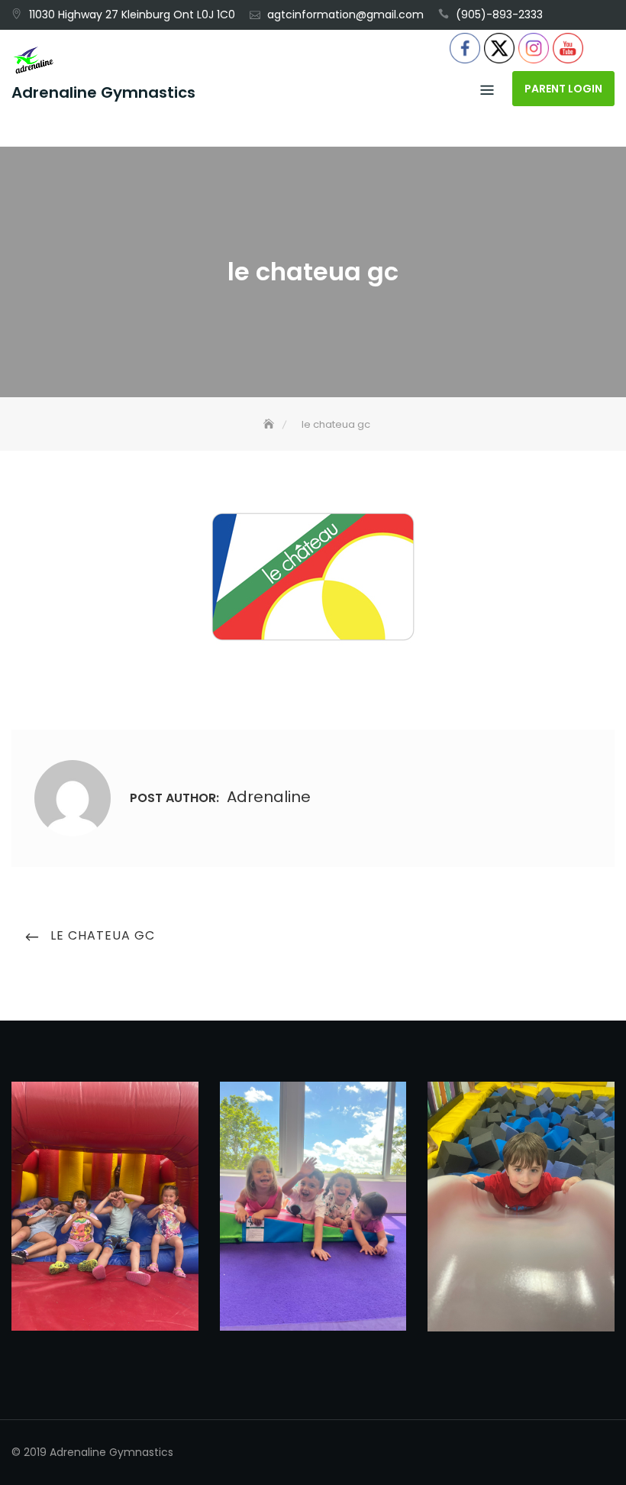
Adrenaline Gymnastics (103, 92)
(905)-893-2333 (499, 14)
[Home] (270, 424)
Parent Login (563, 88)
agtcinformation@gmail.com (345, 14)
